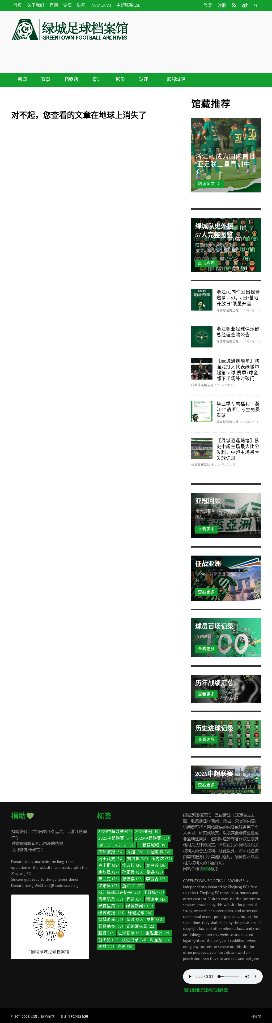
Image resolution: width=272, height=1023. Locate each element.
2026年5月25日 (225, 465)
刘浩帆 (137, 859)
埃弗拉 (132, 865)
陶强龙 (160, 940)
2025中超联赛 (115, 838)
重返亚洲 (158, 933)
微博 (207, 868)
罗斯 (155, 919)
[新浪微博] (244, 5)
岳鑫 (155, 872)
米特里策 (110, 906)
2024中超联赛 (115, 831)
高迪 (125, 946)
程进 (134, 899)
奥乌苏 (156, 865)
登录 (208, 5)
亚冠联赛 (159, 852)
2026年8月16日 (250, 310)
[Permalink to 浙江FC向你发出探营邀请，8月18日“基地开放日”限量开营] (201, 299)
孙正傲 (132, 872)
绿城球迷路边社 (227, 310)
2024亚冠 (147, 831)
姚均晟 (108, 872)
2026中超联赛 (152, 838)
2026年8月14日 (250, 341)
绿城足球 (140, 913)
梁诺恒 (108, 886)
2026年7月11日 (250, 422)
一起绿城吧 (152, 845)
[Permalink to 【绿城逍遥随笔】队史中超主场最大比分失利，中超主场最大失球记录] (201, 448)
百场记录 (110, 899)
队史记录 (134, 940)
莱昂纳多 (110, 926)
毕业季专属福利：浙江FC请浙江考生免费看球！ (238, 409)
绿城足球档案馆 (43, 1016)
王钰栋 (153, 892)
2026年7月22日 (225, 385)
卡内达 (161, 859)
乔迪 (135, 852)
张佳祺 (132, 879)
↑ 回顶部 (254, 1016)
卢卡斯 (108, 865)
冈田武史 (111, 859)
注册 (222, 5)
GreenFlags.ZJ (116, 845)
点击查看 (206, 263)
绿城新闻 (139, 906)
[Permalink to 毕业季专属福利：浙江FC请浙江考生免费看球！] (201, 411)
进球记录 (130, 933)
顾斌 (106, 946)
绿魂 (134, 919)
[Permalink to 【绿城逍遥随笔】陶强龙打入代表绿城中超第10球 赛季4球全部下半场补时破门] (201, 368)
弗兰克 (108, 879)
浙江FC (132, 886)
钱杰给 (108, 940)
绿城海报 (111, 913)
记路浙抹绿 (141, 926)
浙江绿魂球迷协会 (119, 892)
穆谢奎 (156, 899)
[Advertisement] (170, 52)
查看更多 (206, 529)
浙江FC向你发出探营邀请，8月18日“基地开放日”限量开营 (238, 298)
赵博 (106, 933)
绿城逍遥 (110, 919)
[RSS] (234, 5)
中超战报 (111, 852)
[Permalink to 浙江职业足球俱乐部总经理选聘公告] (201, 336)
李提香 (156, 879)
